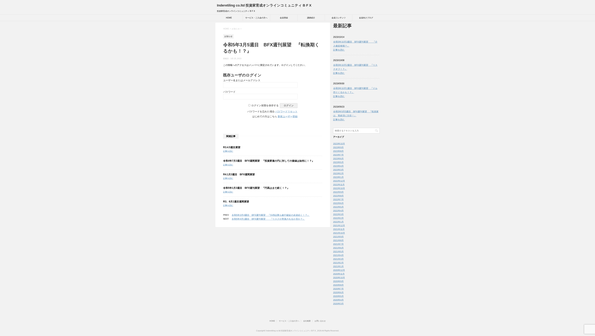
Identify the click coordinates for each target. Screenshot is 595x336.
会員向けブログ (366, 18)
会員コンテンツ (339, 18)
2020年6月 (338, 292)
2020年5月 (338, 296)
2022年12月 (339, 181)
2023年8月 (338, 151)
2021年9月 (338, 236)
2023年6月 (338, 158)
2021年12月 (339, 225)
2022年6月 (338, 203)
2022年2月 (338, 218)
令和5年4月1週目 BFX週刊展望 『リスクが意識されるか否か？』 (268, 219)
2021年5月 (338, 251)
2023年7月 (338, 155)
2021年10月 (339, 233)
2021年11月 (339, 229)
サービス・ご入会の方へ (256, 18)
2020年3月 (338, 303)
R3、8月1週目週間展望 (236, 201)
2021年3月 (338, 259)
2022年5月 (338, 207)
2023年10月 (339, 143)
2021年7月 (338, 244)
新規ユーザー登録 (288, 116)
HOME (229, 18)
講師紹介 (311, 18)
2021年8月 (338, 240)
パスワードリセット (286, 111)
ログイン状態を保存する (265, 105)
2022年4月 (338, 210)
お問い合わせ (320, 321)
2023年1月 (338, 177)
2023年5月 (338, 162)
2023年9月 (338, 147)
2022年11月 (339, 184)
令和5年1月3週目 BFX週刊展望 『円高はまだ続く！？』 (256, 188)
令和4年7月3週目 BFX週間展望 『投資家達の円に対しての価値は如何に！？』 (268, 160)
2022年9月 (338, 192)
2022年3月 (338, 214)
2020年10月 (339, 277)
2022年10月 (339, 188)
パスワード (229, 92)
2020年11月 (339, 274)
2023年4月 (338, 166)
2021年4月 (338, 255)
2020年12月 (339, 270)
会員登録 (284, 18)
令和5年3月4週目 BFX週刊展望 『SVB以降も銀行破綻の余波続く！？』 (271, 215)
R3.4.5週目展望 (231, 147)
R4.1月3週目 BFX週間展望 (239, 174)
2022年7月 (338, 199)
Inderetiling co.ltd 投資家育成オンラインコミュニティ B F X (264, 5)
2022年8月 (338, 196)
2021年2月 (338, 262)
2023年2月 (338, 173)
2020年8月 (338, 285)
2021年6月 (338, 248)
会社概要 (307, 321)
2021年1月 (338, 266)
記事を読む (228, 151)
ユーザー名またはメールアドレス (241, 80)
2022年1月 (338, 222)
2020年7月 (338, 288)
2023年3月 (338, 169)
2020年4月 (338, 300)
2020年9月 (338, 281)
